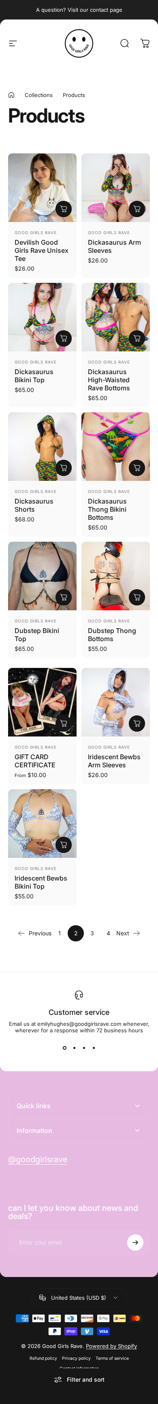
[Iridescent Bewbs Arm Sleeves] (115, 702)
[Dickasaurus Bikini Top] (42, 317)
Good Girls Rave (36, 232)
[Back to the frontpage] (11, 95)
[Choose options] (64, 209)
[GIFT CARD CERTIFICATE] (42, 702)
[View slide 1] (64, 1048)
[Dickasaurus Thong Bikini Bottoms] (115, 446)
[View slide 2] (74, 1048)
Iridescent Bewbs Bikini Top (41, 882)
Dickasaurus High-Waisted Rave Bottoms (109, 380)
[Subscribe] (135, 1242)
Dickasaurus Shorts (34, 505)
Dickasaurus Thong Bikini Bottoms (107, 509)
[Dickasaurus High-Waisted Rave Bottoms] (115, 317)
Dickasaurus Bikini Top (34, 376)
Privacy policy (76, 1358)
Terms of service (112, 1358)
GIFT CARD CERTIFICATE (35, 761)
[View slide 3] (84, 1048)
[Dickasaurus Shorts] (42, 446)
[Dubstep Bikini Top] (42, 576)
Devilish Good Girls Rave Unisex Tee (41, 250)
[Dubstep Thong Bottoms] (115, 576)
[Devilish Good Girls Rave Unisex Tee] (42, 187)
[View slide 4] (93, 1048)
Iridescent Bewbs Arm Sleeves (114, 761)
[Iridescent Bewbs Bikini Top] (42, 823)
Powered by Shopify (111, 1346)
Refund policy (43, 1358)
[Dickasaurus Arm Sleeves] (115, 187)
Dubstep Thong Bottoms (112, 635)
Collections (39, 95)
